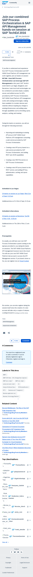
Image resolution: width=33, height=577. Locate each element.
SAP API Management (8, 321)
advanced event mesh (8, 384)
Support (24, 567)
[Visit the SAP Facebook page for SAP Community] (11, 552)
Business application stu (9, 393)
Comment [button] (25, 340)
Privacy (8, 557)
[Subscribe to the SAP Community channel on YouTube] (18, 552)
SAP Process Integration (9, 60)
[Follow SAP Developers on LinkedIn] (21, 552)
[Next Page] (18, 399)
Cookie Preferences (8, 572)
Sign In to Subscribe (22, 41)
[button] (9, 55)
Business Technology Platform (10, 396)
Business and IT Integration (15, 390)
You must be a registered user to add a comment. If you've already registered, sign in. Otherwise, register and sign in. (15, 356)
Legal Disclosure (25, 562)
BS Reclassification (23, 387)
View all (4, 542)
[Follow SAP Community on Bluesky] (15, 552)
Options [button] (15, 44)
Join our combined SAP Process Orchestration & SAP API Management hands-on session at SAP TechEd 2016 (16, 24)
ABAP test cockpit (7, 381)
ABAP (4, 374)
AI (18, 384)
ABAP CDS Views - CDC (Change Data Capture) (14, 378)
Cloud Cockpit (24, 261)
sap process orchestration (9, 325)
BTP (4, 390)
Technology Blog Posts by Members (15, 412)
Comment (9, 362)
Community (13, 2)
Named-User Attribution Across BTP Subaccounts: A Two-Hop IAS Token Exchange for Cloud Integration (13, 439)
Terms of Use (25, 557)
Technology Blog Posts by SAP (11, 7)
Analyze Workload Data (9, 387)
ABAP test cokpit (19, 381)
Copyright (8, 562)
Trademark (8, 567)
